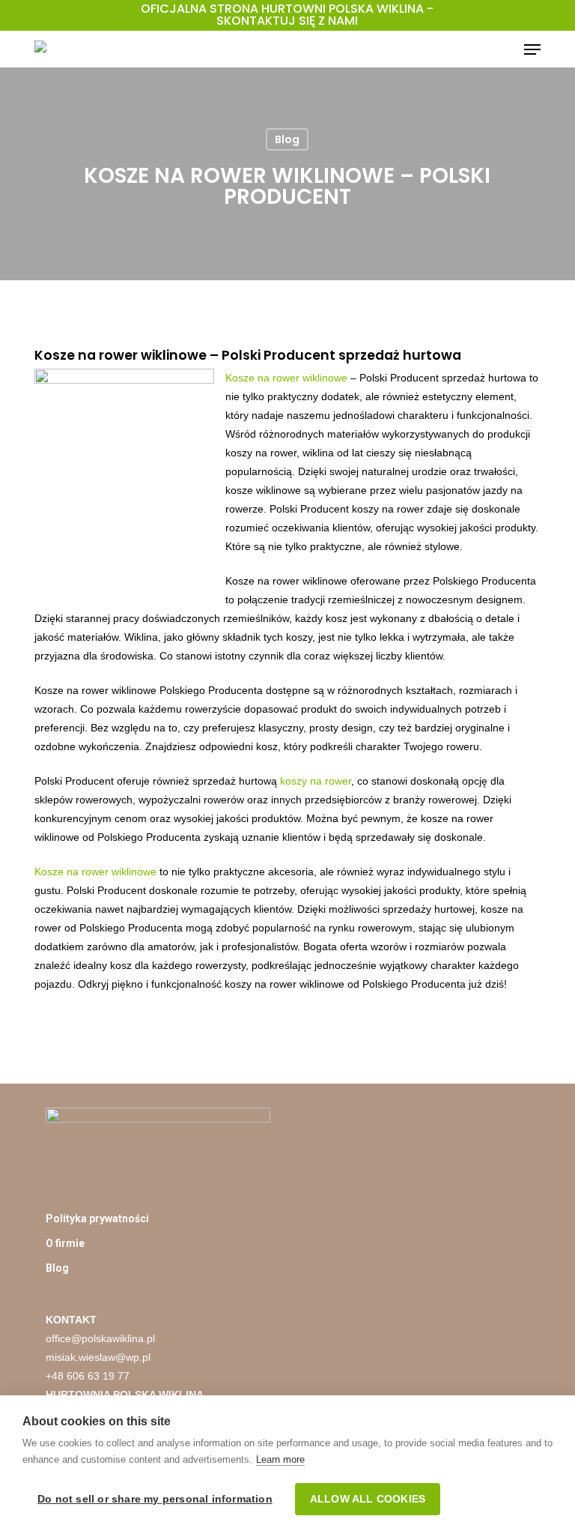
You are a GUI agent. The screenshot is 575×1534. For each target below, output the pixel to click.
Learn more (280, 1459)
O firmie (65, 1243)
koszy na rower (315, 781)
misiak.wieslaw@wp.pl (98, 1357)
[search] (502, 49)
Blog (287, 139)
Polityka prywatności (97, 1219)
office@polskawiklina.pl (100, 1338)
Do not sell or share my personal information (155, 1499)
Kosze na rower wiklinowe (286, 378)
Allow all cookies (367, 1499)
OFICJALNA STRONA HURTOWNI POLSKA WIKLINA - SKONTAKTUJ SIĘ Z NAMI (287, 14)
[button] (532, 49)
